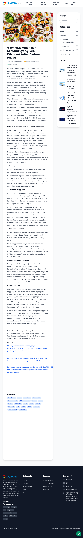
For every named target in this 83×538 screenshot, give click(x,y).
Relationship (64, 54)
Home (19, 3)
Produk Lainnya (43, 3)
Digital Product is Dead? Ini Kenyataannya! (72, 109)
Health (62, 31)
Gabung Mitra (56, 3)
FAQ (24, 493)
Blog (66, 3)
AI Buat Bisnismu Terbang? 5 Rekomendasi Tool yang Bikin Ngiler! (72, 98)
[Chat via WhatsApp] (78, 533)
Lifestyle (62, 36)
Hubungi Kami (47, 486)
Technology (64, 46)
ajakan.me (69, 480)
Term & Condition (48, 483)
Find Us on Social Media (10, 528)
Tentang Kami (73, 3)
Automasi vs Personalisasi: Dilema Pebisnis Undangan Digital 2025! (72, 84)
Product (25, 483)
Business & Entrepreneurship (66, 41)
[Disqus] (28, 435)
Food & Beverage (66, 50)
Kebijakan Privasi (48, 480)
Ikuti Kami (46, 490)
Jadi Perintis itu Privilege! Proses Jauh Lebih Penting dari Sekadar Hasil (72, 70)
